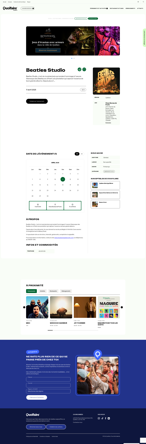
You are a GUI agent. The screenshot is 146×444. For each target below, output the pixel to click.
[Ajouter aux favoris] (84, 69)
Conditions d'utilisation (45, 436)
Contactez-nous (77, 422)
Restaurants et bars (116, 8)
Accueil (4, 2)
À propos (10, 2)
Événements (31, 291)
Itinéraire (108, 122)
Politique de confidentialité (32, 436)
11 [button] (62, 179)
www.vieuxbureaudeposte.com (64, 238)
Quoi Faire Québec (57, 18)
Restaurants (53, 291)
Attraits (140, 8)
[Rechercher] (143, 2)
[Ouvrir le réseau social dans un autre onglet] (99, 418)
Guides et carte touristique (19, 2)
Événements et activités (67, 18)
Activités (42, 291)
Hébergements (130, 8)
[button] (71, 58)
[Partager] (79, 69)
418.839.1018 (42, 251)
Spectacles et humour (109, 171)
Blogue (28, 2)
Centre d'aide (55, 436)
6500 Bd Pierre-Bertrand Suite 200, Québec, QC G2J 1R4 (83, 418)
